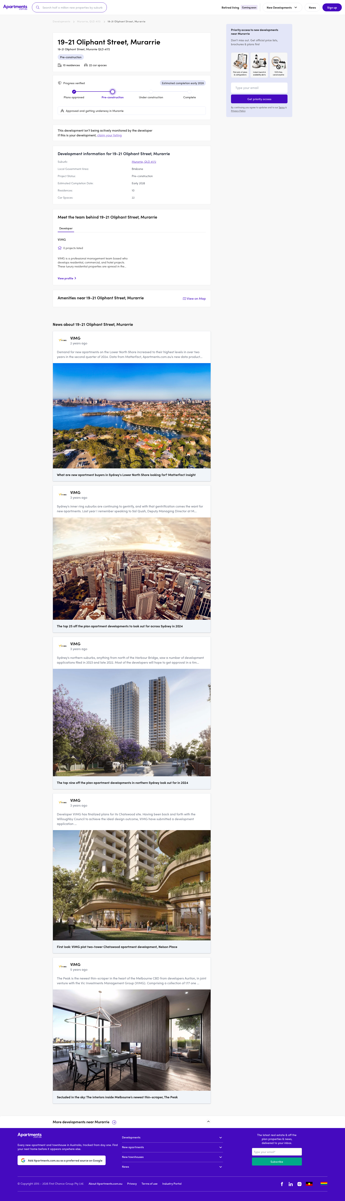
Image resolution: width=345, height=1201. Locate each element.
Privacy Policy (238, 110)
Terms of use (150, 1183)
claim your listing (109, 135)
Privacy (132, 1183)
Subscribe (277, 1162)
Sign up (332, 7)
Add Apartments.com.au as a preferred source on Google (65, 1160)
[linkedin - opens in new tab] (290, 1183)
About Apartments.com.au (105, 1183)
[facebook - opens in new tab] (282, 1183)
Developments (61, 21)
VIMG (62, 239)
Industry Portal (171, 1183)
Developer (65, 228)
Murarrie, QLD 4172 (89, 21)
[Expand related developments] (208, 1121)
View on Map (196, 298)
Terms (282, 107)
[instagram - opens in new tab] (299, 1183)
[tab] (66, 228)
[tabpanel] (132, 258)
